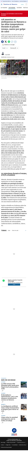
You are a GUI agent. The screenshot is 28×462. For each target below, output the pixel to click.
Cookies (2, 444)
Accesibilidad (15, 444)
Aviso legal (3, 442)
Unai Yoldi (7, 54)
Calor (9, 230)
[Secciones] (1, 4)
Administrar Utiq (22, 444)
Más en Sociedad (8, 380)
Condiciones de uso (21, 442)
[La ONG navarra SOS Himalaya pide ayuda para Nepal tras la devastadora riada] (24, 385)
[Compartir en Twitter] (5, 42)
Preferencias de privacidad (6, 447)
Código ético (8, 444)
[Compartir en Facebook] (2, 42)
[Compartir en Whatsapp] (9, 42)
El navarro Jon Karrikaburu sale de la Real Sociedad (11, 14)
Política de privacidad (11, 442)
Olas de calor (15, 230)
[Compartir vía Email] (15, 42)
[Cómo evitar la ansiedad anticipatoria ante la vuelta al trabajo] (24, 418)
